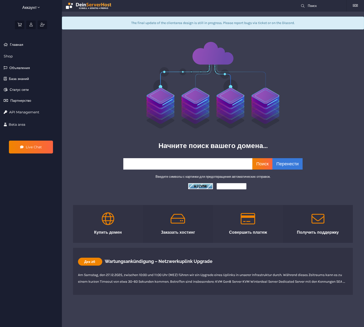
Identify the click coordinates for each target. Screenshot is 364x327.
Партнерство (20, 100)
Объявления (19, 68)
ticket (262, 23)
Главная (16, 44)
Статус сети (19, 89)
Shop (8, 56)
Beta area (16, 124)
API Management (23, 112)
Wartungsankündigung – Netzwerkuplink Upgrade (158, 261)
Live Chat (33, 147)
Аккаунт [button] (30, 7)
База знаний (18, 78)
